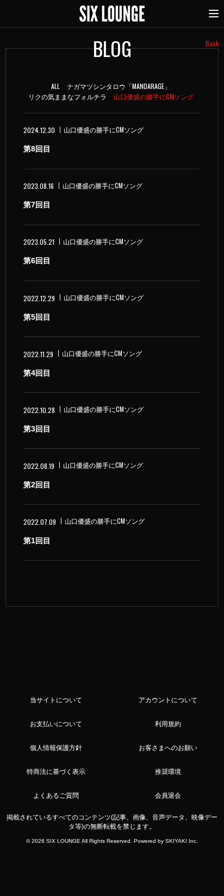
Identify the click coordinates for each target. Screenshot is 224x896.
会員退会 (168, 795)
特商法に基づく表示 (56, 772)
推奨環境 (168, 772)
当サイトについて (56, 700)
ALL (55, 86)
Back (212, 43)
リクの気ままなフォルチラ (67, 96)
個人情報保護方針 (56, 748)
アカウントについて (168, 700)
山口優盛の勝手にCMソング (154, 96)
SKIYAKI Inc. (181, 841)
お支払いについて (56, 724)
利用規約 (168, 724)
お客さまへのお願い (168, 748)
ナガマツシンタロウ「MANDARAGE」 (119, 86)
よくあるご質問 (56, 795)
